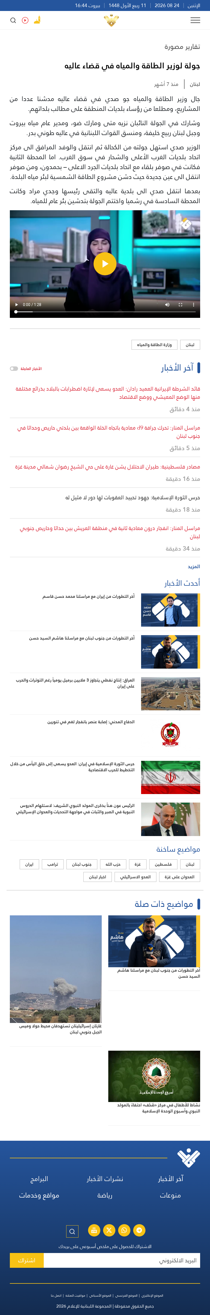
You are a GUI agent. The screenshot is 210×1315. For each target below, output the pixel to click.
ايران (29, 864)
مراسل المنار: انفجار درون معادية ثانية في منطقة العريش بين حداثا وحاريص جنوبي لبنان (110, 532)
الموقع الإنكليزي (152, 1295)
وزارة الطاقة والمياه (154, 345)
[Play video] (105, 263)
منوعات (170, 1195)
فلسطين (163, 864)
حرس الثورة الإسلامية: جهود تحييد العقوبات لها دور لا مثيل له (133, 497)
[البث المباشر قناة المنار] (94, 1231)
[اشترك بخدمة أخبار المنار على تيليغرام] (139, 1231)
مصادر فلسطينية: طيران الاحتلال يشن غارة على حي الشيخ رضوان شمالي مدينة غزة (107, 466)
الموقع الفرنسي (126, 1295)
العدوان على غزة (179, 877)
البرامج (39, 1178)
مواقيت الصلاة (75, 1295)
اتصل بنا (56, 1295)
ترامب (53, 864)
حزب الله (113, 864)
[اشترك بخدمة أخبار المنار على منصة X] (109, 1231)
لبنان (195, 84)
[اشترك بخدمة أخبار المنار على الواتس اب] (124, 1231)
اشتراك (26, 1260)
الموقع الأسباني (100, 1295)
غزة (138, 864)
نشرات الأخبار (105, 1178)
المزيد (194, 566)
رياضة (105, 1195)
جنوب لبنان (82, 864)
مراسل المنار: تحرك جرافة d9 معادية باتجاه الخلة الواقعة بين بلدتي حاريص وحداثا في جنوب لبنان (109, 431)
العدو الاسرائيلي (135, 877)
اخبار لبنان (97, 877)
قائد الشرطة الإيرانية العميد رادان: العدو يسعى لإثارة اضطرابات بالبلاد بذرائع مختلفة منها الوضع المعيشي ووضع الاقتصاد (108, 392)
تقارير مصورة (182, 46)
